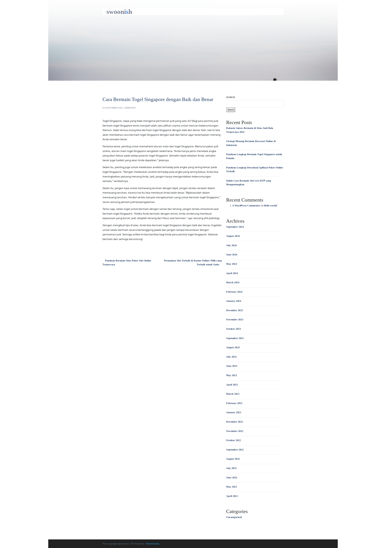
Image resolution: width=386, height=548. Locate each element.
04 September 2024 (112, 108)
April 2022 (232, 496)
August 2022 (233, 459)
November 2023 (234, 319)
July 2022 (231, 468)
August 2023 (233, 347)
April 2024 (232, 273)
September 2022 (235, 449)
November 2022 (234, 431)
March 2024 (232, 282)
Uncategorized (234, 517)
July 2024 (231, 245)
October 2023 (233, 329)
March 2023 (232, 394)
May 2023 (231, 375)
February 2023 (234, 403)
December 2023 (234, 310)
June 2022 (231, 477)
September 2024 (235, 227)
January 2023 (233, 412)
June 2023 (231, 366)
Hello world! (270, 205)
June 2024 (231, 254)
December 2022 (234, 421)
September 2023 (235, 338)
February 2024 (234, 292)
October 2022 (233, 440)
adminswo (130, 108)
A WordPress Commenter (246, 205)
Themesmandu (152, 543)
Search (230, 97)
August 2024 (233, 236)
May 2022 (231, 486)
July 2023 (231, 356)
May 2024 (231, 264)
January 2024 (233, 301)
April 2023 (232, 384)
